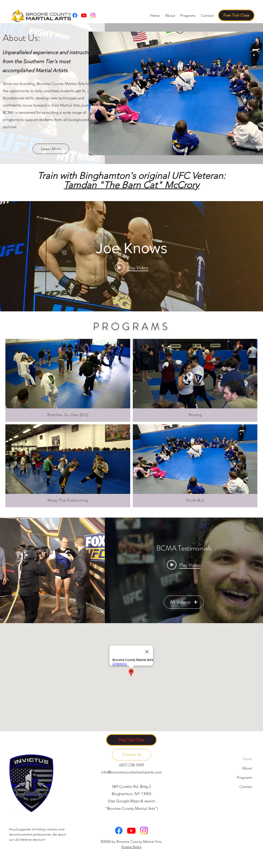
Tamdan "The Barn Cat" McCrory (131, 184)
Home (247, 759)
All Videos (180, 602)
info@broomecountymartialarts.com (131, 772)
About (247, 768)
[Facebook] (75, 15)
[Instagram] (93, 15)
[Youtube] (84, 15)
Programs (244, 777)
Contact (245, 786)
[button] (188, 15)
